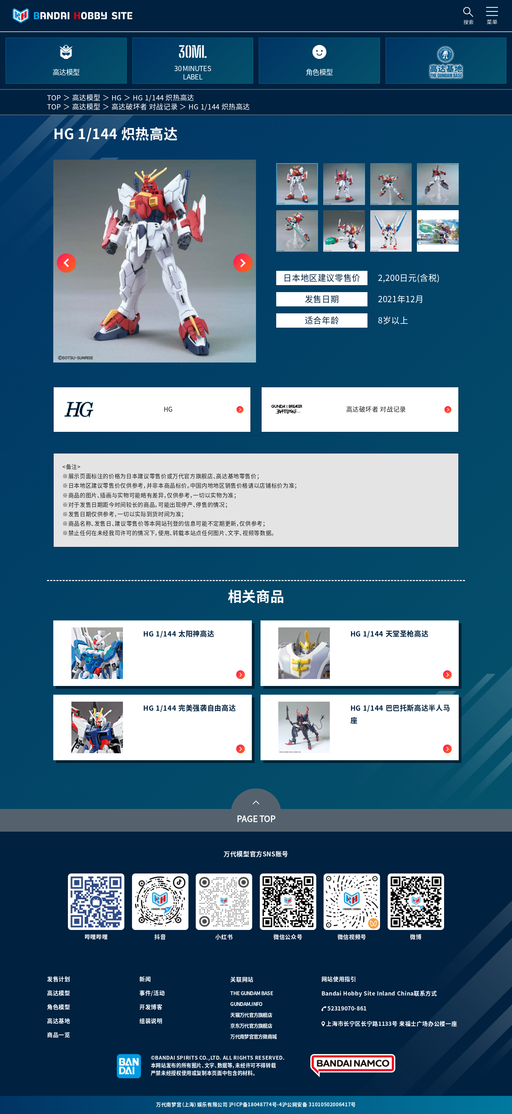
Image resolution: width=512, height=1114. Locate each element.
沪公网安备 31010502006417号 (319, 1104)
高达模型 (86, 97)
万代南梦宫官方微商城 (253, 1036)
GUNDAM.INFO (246, 1004)
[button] (243, 263)
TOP (54, 97)
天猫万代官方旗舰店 (251, 1015)
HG (116, 97)
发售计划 (58, 979)
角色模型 (58, 1007)
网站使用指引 (338, 979)
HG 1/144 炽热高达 (163, 97)
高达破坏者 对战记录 (144, 106)
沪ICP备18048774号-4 (255, 1104)
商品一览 (58, 1035)
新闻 (145, 979)
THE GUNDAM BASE (251, 993)
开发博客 (151, 1007)
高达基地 (58, 1021)
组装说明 (151, 1021)
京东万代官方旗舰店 (251, 1025)
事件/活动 (152, 993)
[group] (154, 261)
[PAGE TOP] (256, 800)
